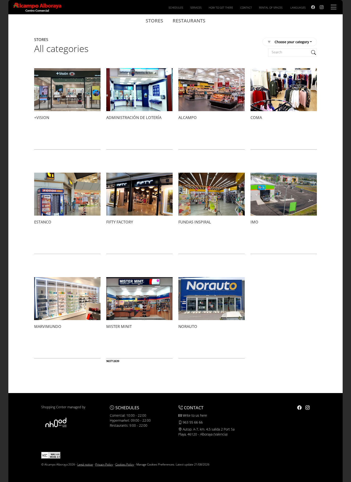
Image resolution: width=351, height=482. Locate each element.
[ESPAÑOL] (37, 7)
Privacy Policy (104, 464)
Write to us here (194, 415)
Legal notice (85, 464)
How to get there (221, 7)
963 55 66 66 (192, 422)
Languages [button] (298, 7)
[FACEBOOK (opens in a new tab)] (313, 7)
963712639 (112, 361)
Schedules (176, 7)
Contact (246, 7)
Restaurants (189, 20)
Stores (154, 20)
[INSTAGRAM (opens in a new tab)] (322, 7)
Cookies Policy (124, 464)
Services (196, 7)
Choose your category (292, 42)
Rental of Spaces (270, 7)
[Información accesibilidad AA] (50, 455)
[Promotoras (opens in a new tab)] (56, 422)
